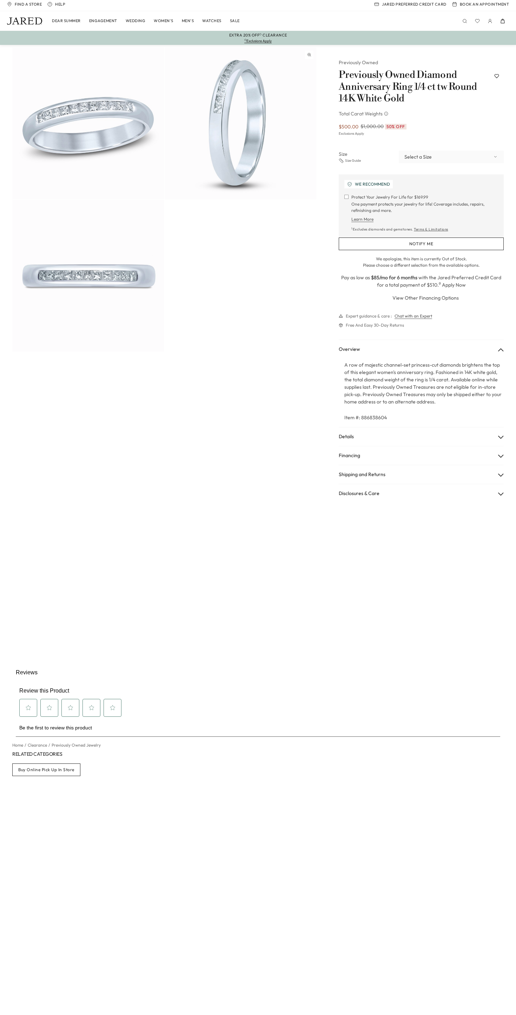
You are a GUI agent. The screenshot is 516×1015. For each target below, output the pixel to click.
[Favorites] (477, 21)
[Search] (464, 21)
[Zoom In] (309, 55)
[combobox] (451, 157)
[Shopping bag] (502, 21)
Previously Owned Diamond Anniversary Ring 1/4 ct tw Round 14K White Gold (408, 87)
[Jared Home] (24, 21)
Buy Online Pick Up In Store (46, 769)
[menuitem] (66, 21)
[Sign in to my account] (490, 21)
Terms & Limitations (431, 229)
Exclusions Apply (351, 133)
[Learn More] (387, 114)
